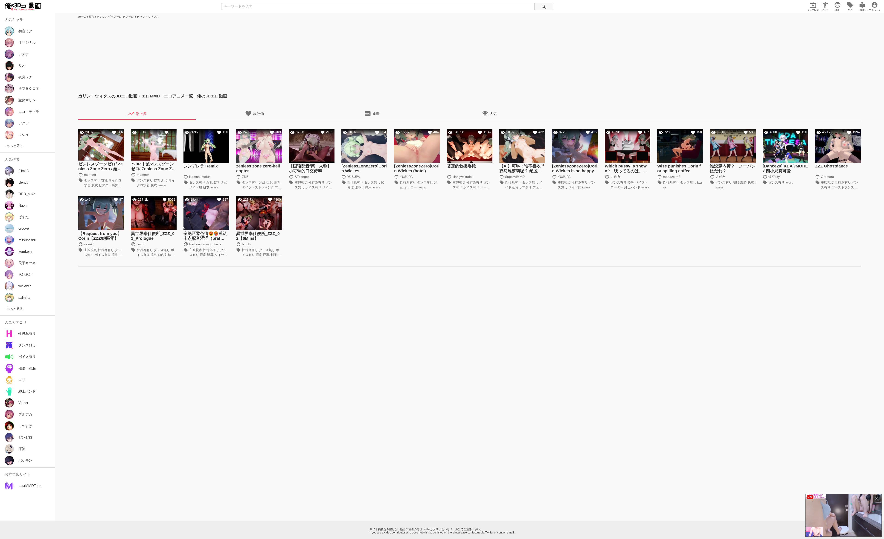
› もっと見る (14, 146)
